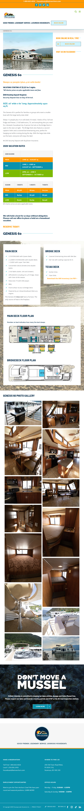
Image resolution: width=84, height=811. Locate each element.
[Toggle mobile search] (76, 12)
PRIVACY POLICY (36, 807)
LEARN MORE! (29, 790)
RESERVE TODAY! (11, 226)
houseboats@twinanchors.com (49, 1)
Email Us (63, 806)
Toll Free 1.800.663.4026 (12, 765)
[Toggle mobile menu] (80, 12)
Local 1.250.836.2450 (11, 767)
